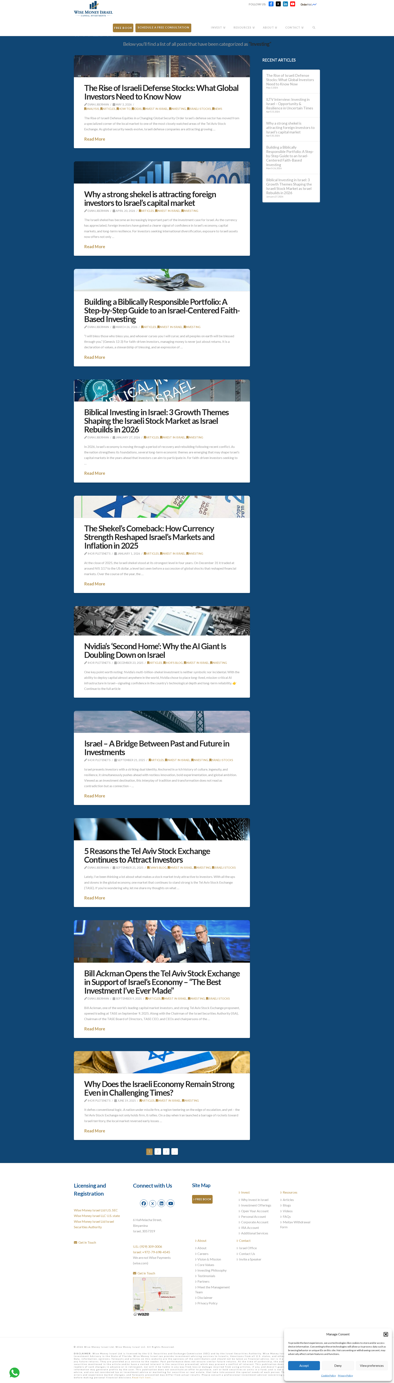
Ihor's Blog (174, 662)
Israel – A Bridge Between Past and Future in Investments (156, 748)
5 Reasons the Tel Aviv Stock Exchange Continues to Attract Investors (147, 855)
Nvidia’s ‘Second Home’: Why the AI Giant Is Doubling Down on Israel (155, 650)
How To (125, 108)
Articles (108, 108)
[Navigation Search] (314, 26)
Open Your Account (255, 1211)
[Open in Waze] (141, 1314)
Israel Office (248, 1248)
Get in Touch (86, 1242)
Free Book (203, 1199)
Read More (94, 138)
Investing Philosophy (212, 1270)
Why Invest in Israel (254, 1200)
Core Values (205, 1265)
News (218, 108)
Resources (290, 1192)
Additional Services (254, 1233)
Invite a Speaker (250, 1259)
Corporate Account (254, 1222)
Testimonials (206, 1276)
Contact (245, 1240)
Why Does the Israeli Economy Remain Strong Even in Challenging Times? (159, 1088)
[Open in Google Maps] (157, 1294)
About (201, 1240)
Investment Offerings (256, 1205)
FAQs (287, 1216)
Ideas (138, 108)
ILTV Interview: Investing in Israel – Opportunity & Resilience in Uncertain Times (289, 103)
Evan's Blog (157, 867)
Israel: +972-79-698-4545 (151, 1252)
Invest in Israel (156, 108)
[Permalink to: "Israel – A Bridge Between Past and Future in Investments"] (162, 722)
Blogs (287, 1205)
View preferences (372, 1365)
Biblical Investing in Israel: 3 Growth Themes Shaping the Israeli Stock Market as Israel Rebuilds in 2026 (156, 420)
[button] (386, 1334)
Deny (338, 1365)
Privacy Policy (345, 1375)
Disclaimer (205, 1297)
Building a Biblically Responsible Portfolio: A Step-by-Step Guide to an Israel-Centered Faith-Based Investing (162, 310)
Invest (245, 1192)
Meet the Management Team (212, 1289)
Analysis (92, 108)
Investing (178, 108)
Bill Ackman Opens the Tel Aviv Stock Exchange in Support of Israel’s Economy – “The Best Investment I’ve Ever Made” (162, 981)
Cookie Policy (328, 1375)
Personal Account (253, 1216)
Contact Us (247, 1254)
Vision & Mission (209, 1259)
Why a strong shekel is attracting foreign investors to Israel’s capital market (150, 198)
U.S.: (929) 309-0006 (147, 1246)
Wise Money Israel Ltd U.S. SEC (96, 1210)
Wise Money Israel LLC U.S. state (97, 1216)
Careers (202, 1254)
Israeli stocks (200, 108)
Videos (288, 1211)
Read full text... (142, 1377)
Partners (203, 1281)
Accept (304, 1365)
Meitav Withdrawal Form (295, 1224)
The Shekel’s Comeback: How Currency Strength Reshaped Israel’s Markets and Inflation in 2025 (149, 536)
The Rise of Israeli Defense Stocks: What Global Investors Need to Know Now (161, 92)
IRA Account (250, 1227)
